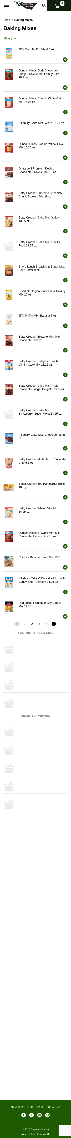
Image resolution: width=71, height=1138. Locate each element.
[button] (65, 59)
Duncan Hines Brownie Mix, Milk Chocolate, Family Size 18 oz (39, 534)
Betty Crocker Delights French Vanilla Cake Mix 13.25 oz (38, 363)
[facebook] (23, 1116)
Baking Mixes (23, 20)
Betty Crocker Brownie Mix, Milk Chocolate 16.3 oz (39, 338)
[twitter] (31, 1116)
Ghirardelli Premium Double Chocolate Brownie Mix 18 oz (37, 170)
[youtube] (39, 1116)
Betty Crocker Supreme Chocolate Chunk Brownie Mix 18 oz (41, 194)
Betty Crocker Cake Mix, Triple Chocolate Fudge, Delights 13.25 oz (41, 387)
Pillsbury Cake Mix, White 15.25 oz (41, 123)
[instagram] (47, 1116)
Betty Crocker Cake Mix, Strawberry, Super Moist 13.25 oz (40, 412)
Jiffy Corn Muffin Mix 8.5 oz (36, 49)
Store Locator (35, 1107)
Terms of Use (44, 1134)
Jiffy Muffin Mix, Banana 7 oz (37, 315)
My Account (18, 1107)
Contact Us (53, 1107)
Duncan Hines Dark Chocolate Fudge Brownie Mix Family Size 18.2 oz (39, 74)
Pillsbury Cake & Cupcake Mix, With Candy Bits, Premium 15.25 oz (42, 580)
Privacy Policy (27, 1134)
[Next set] (53, 624)
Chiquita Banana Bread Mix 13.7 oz (41, 557)
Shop (6, 20)
